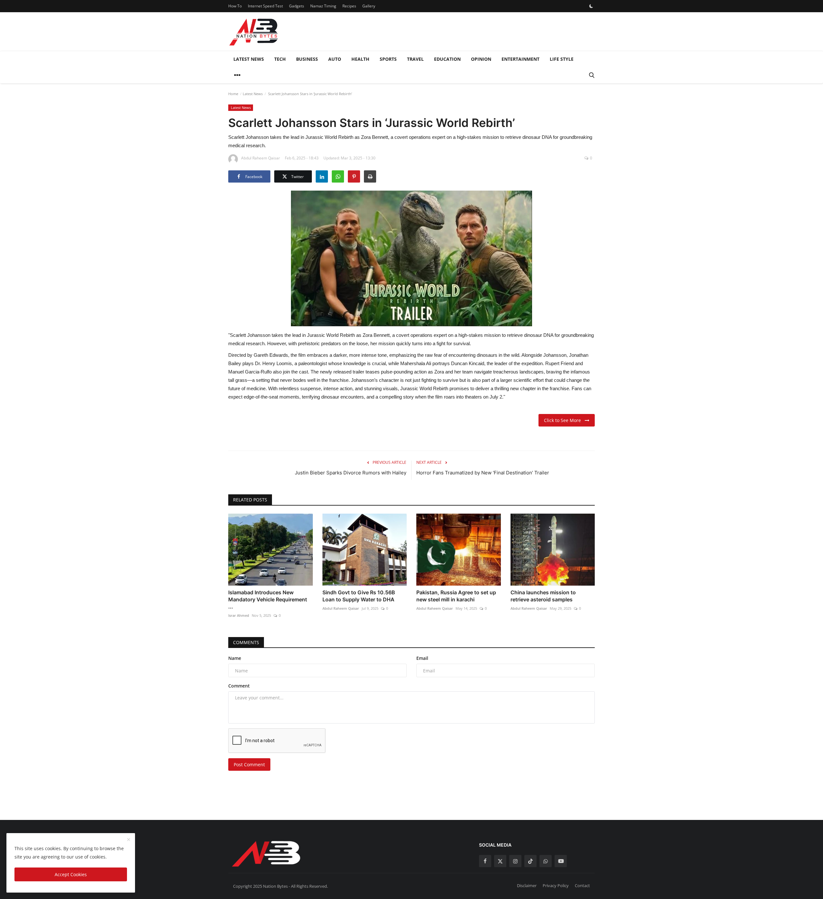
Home (233, 93)
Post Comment (249, 764)
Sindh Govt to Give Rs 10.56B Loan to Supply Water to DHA (358, 596)
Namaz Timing (323, 6)
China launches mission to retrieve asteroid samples (543, 596)
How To (235, 6)
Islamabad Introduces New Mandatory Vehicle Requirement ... (267, 599)
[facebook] (485, 861)
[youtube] (561, 861)
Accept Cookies (71, 874)
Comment (239, 686)
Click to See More (564, 420)
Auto (334, 59)
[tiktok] (530, 861)
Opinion (481, 59)
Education (447, 59)
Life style (562, 59)
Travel (415, 59)
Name (234, 658)
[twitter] (500, 861)
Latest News (248, 59)
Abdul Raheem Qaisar (340, 608)
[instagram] (515, 861)
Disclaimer (527, 885)
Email (422, 658)
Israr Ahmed (238, 615)
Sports (388, 59)
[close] (128, 839)
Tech (280, 59)
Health (360, 59)
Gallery (368, 6)
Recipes (349, 6)
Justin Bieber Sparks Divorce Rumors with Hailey (350, 473)
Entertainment (520, 59)
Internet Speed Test (265, 6)
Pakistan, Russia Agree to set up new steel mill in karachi (456, 596)
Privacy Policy (556, 885)
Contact (582, 885)
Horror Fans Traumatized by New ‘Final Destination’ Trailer (482, 473)
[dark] (591, 6)
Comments (246, 642)
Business (307, 59)
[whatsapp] (545, 861)
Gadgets (296, 6)
